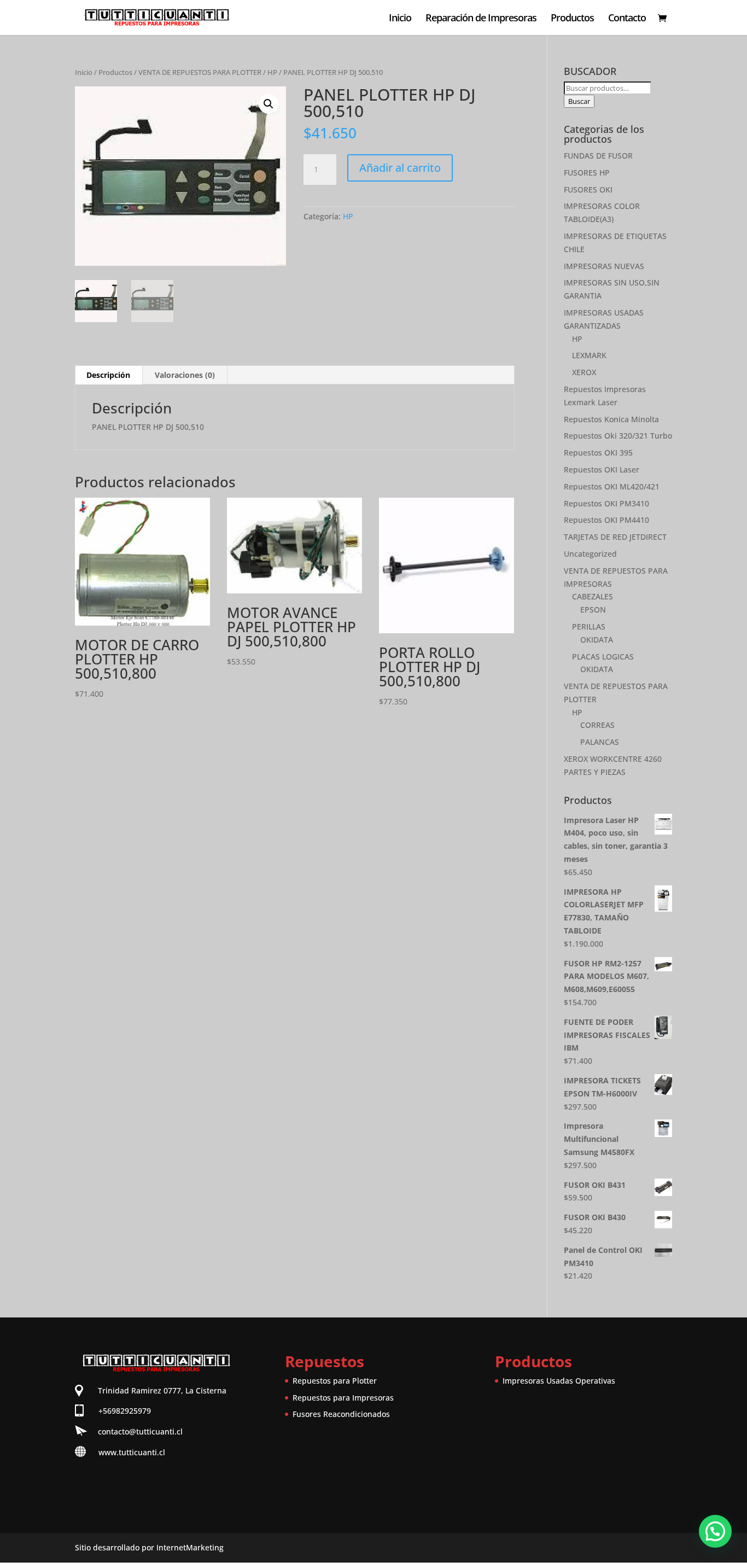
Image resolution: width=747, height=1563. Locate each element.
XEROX (584, 372)
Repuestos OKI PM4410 (606, 520)
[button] (268, 104)
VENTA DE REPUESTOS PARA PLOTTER (199, 72)
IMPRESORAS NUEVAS (604, 266)
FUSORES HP (587, 172)
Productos (572, 19)
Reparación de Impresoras (480, 19)
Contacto (627, 19)
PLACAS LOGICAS (603, 656)
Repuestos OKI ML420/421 (612, 486)
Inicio (400, 19)
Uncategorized (590, 554)
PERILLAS (588, 626)
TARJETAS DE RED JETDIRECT (615, 537)
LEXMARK (589, 355)
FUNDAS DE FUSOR (598, 155)
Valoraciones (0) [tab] (185, 375)
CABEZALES (592, 596)
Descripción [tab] (108, 375)
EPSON (593, 609)
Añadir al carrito (400, 167)
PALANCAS (599, 742)
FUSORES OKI (588, 189)
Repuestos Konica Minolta (611, 419)
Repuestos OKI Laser (601, 469)
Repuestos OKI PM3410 (606, 503)
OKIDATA (596, 639)
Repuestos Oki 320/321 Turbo (618, 435)
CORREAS (597, 725)
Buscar (579, 101)
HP (272, 72)
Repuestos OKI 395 (598, 452)
